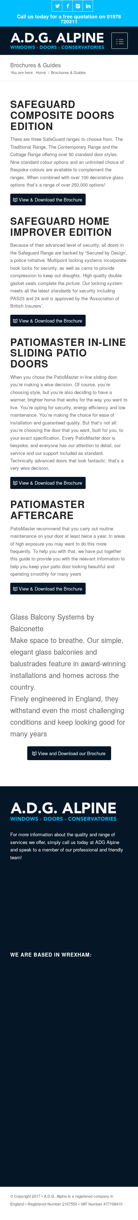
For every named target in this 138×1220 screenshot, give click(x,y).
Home (41, 72)
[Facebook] (67, 5)
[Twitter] (57, 5)
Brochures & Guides (35, 65)
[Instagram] (77, 5)
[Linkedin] (88, 5)
